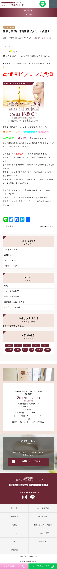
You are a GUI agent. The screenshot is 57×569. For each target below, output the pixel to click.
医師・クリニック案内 (43, 525)
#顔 (32, 350)
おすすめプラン (10, 250)
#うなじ (39, 350)
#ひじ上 (18, 345)
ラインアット (32, 497)
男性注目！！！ (12, 226)
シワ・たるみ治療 (11, 296)
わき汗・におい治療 (12, 307)
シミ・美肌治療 (42, 508)
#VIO (25, 350)
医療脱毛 (14, 516)
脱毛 (6, 286)
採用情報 (42, 541)
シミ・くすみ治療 (11, 291)
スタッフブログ (10, 266)
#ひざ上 (36, 345)
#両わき (9, 345)
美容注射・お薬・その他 (42, 38)
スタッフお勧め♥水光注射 (42, 226)
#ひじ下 (27, 345)
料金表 (14, 525)
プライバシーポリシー (28, 557)
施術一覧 (14, 508)
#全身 (47, 350)
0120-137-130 (30, 398)
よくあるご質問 (42, 533)
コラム (14, 541)
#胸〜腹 (9, 350)
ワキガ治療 (42, 516)
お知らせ (8, 255)
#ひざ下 (45, 345)
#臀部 (17, 350)
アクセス (14, 533)
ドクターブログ (10, 260)
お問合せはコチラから (31, 461)
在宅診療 (14, 550)
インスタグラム (25, 497)
